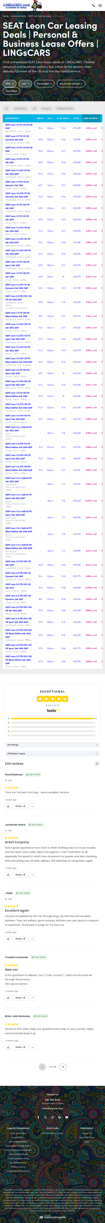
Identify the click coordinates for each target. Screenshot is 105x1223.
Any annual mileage (70, 83)
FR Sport (46, 108)
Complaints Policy (18, 1162)
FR (34, 108)
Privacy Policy (18, 1166)
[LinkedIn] (59, 1117)
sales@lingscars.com (52, 1108)
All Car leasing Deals (52, 1133)
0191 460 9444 (52, 1099)
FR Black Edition (65, 108)
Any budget (43, 83)
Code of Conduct (18, 1133)
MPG (39, 118)
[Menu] (100, 5)
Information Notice (18, 1141)
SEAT (8, 83)
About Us (86, 1133)
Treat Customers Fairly (18, 1158)
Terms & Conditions (18, 1154)
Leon (24, 83)
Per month (90, 118)
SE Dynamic (20, 108)
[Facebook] (38, 1117)
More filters (11, 90)
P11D (76, 118)
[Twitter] (45, 1117)
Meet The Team (86, 1137)
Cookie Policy (18, 1137)
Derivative (11, 118)
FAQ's (87, 1141)
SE (6, 108)
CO (50, 118)
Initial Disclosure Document (18, 1149)
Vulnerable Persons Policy (18, 1145)
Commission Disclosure (18, 1170)
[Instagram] (52, 1117)
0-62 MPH (62, 118)
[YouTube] (66, 1117)
